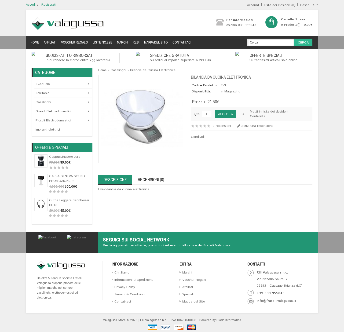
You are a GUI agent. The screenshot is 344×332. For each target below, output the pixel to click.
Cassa (304, 5)
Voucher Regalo (74, 42)
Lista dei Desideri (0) (279, 5)
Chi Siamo (121, 272)
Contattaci (181, 42)
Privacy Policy (124, 287)
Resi (136, 42)
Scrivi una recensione (258, 126)
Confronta (257, 116)
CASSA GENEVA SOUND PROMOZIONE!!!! (67, 178)
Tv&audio (43, 84)
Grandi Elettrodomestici (53, 111)
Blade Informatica (228, 320)
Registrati (48, 4)
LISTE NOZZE (102, 42)
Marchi (122, 42)
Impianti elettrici (48, 129)
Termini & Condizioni (129, 294)
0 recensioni (222, 126)
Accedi (31, 4)
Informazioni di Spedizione (134, 279)
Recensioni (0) (151, 179)
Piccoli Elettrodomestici (53, 120)
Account (253, 5)
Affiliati (50, 42)
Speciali (188, 294)
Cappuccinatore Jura (64, 156)
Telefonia (42, 93)
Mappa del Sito (156, 42)
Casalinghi (43, 102)
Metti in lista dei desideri (269, 111)
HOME (35, 42)
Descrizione (115, 179)
